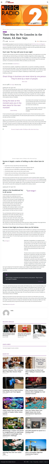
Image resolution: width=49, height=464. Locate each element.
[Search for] (47, 2)
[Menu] (1, 2)
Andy (12, 310)
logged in (9, 348)
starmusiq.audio (11, 304)
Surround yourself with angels (32, 179)
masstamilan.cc (16, 63)
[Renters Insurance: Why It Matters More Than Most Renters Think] (13, 363)
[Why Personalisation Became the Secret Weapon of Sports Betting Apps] (9, 328)
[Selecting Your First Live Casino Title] (13, 445)
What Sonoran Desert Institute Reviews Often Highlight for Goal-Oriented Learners (35, 391)
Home (4, 29)
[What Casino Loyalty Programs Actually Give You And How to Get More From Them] (24, 328)
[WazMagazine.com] (9, 2)
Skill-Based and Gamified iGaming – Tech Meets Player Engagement (39, 336)
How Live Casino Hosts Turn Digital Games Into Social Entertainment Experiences (33, 412)
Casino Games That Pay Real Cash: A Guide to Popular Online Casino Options (13, 412)
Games (8, 29)
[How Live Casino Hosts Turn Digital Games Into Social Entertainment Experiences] (35, 403)
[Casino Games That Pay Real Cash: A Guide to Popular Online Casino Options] (13, 403)
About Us (46, 461)
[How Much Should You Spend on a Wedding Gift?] (35, 423)
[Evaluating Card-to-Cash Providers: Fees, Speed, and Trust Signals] (13, 383)
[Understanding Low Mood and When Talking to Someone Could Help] (35, 363)
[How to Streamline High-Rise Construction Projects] (35, 445)
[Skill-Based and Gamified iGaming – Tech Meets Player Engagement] (39, 329)
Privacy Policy (35, 461)
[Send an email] (7, 41)
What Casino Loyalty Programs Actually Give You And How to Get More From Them (24, 334)
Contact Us (41, 461)
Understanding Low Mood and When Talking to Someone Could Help (35, 371)
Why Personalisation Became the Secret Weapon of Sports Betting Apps (9, 334)
